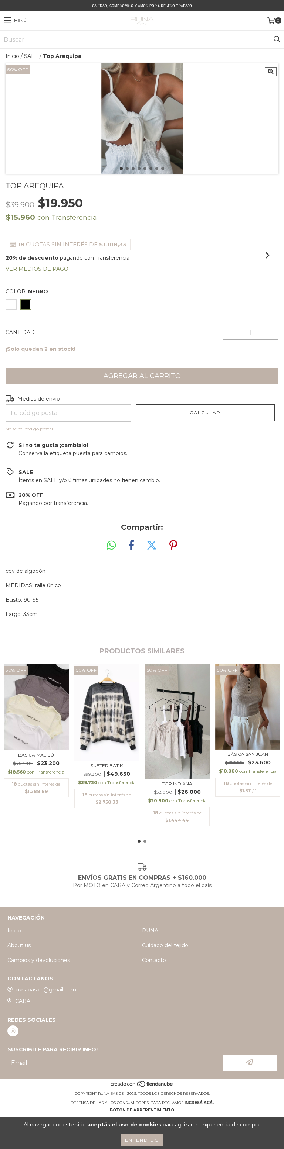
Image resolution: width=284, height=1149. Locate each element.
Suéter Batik (107, 765)
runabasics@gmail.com (46, 989)
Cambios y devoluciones (38, 960)
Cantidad (20, 332)
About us (19, 945)
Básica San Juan (247, 754)
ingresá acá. (199, 1102)
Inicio (12, 56)
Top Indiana (177, 783)
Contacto (154, 960)
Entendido (142, 1140)
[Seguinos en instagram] (12, 1030)
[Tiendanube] (142, 1086)
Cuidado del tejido (165, 945)
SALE (31, 56)
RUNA (150, 930)
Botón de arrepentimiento (142, 1110)
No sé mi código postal (29, 429)
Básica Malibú (36, 755)
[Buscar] (276, 39)
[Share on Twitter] (152, 545)
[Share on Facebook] (131, 545)
